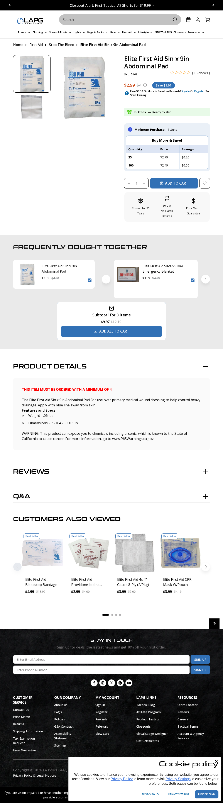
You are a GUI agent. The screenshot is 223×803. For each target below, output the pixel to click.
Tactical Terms (188, 726)
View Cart (102, 734)
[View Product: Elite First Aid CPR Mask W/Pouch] (180, 552)
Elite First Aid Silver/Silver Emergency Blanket (162, 269)
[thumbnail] (31, 73)
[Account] (197, 19)
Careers (182, 719)
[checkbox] (89, 280)
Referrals (101, 726)
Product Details (50, 366)
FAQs (58, 712)
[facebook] (94, 682)
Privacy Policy (122, 779)
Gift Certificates (147, 741)
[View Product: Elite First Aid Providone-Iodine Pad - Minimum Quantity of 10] (88, 552)
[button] (167, 207)
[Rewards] (188, 19)
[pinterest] (120, 682)
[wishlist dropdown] (204, 183)
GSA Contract (64, 726)
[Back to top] (214, 623)
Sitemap (60, 745)
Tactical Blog (145, 705)
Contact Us (21, 710)
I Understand (206, 794)
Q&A (21, 496)
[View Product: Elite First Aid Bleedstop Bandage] (42, 552)
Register (199, 91)
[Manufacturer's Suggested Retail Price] (145, 85)
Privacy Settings (178, 779)
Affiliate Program (148, 712)
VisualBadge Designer (152, 734)
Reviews (31, 471)
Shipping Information (28, 731)
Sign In (185, 91)
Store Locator (187, 705)
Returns (18, 724)
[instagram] (102, 682)
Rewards (101, 719)
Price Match (21, 717)
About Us (61, 705)
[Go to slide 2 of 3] (10, 5)
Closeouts (143, 726)
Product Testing (147, 719)
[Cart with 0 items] (207, 19)
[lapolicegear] (30, 21)
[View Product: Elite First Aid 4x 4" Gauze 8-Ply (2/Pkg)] (134, 552)
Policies (59, 719)
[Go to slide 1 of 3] (213, 5)
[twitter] (111, 682)
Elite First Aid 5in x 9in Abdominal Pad (59, 269)
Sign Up (200, 659)
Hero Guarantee (24, 750)
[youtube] (128, 682)
